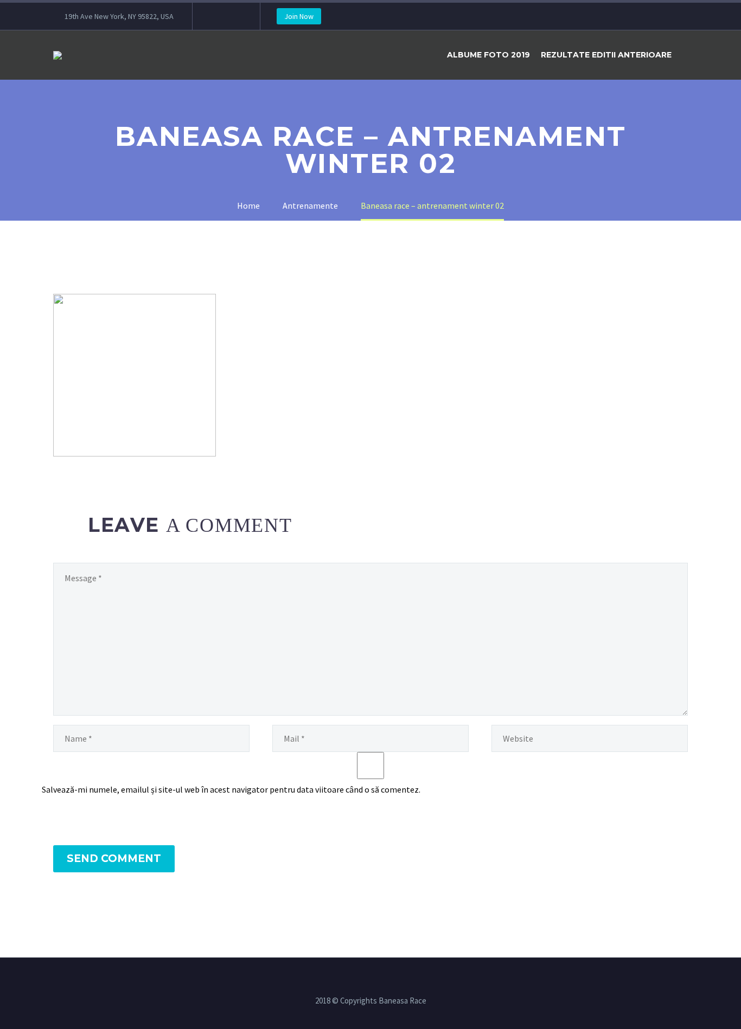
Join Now (299, 16)
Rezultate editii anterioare (606, 55)
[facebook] (217, 16)
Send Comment (114, 858)
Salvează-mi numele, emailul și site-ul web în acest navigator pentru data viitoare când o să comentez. (231, 789)
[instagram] (233, 16)
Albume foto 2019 (488, 55)
